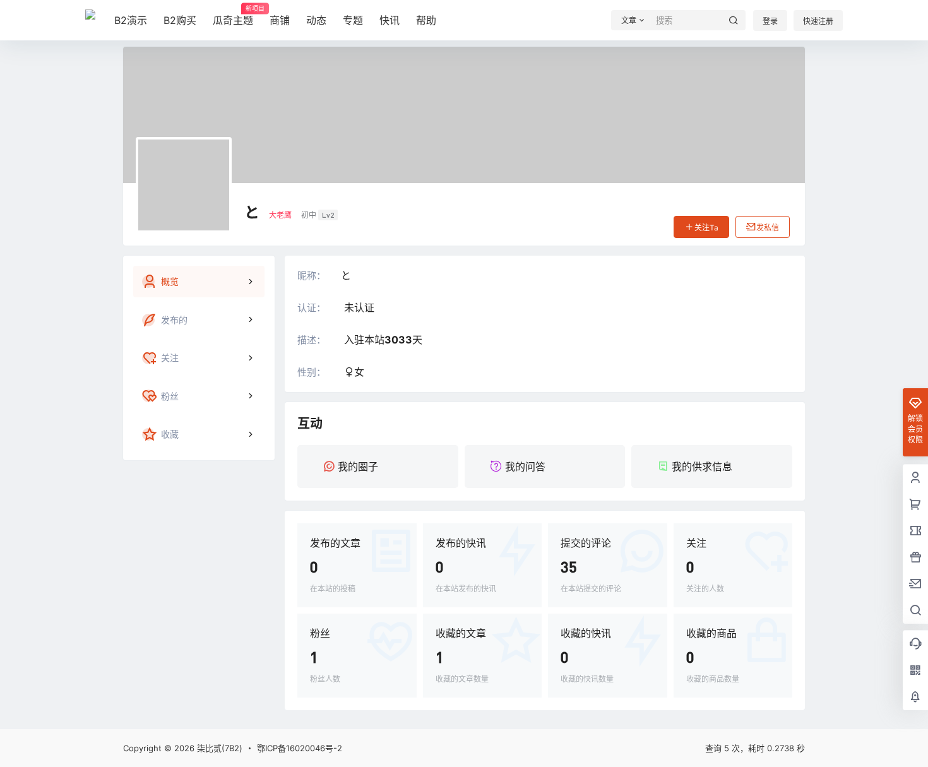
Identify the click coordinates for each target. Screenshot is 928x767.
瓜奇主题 (233, 15)
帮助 (426, 20)
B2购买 (180, 20)
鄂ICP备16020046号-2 (299, 748)
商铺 (280, 20)
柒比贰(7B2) (218, 748)
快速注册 (818, 21)
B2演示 (130, 20)
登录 (770, 21)
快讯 (389, 20)
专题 (353, 20)
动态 (316, 20)
